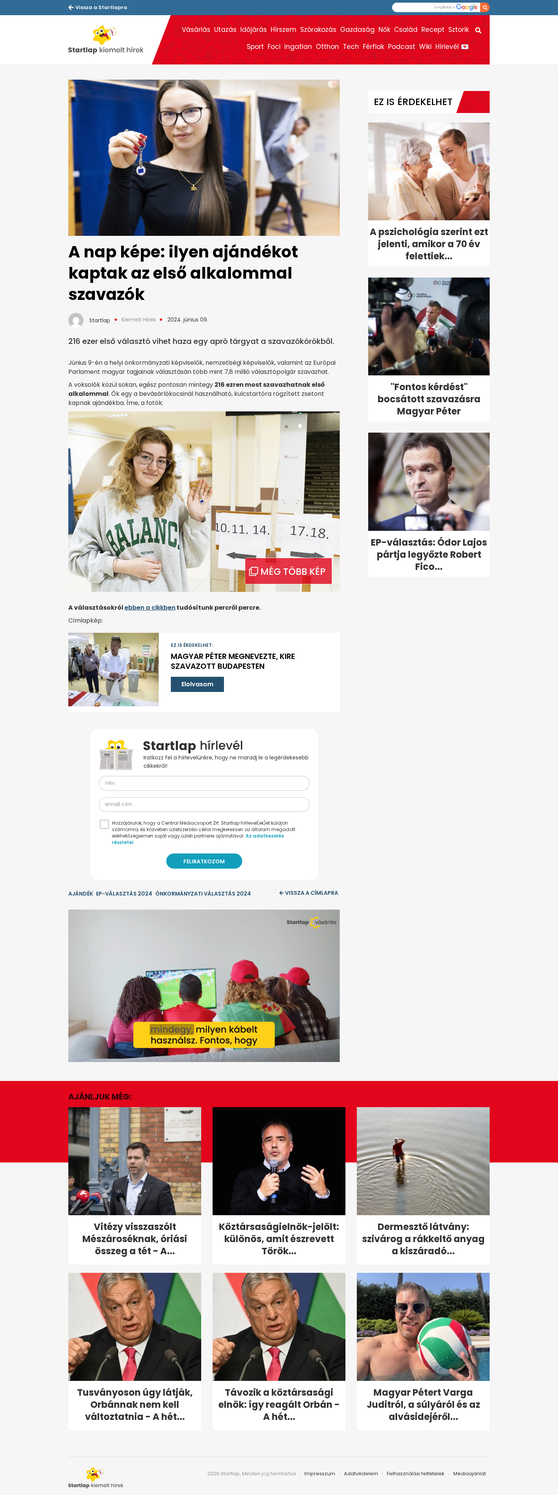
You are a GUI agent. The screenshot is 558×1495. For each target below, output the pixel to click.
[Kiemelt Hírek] (110, 39)
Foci (274, 46)
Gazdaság (357, 29)
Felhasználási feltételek (416, 1473)
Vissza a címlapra (311, 893)
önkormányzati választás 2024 (203, 893)
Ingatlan (298, 46)
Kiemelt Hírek (138, 319)
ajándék (80, 893)
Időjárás (253, 29)
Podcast (401, 46)
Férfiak (373, 46)
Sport (255, 46)
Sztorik (458, 29)
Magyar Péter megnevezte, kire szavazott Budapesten (233, 661)
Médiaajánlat (469, 1473)
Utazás (225, 29)
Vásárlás (196, 29)
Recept (433, 29)
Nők (384, 29)
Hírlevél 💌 (452, 46)
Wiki (425, 46)
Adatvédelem (361, 1473)
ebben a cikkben (150, 607)
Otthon (327, 46)
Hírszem (283, 29)
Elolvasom (197, 684)
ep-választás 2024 (124, 893)
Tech (351, 46)
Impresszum (319, 1473)
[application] (204, 986)
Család (406, 29)
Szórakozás (318, 29)
